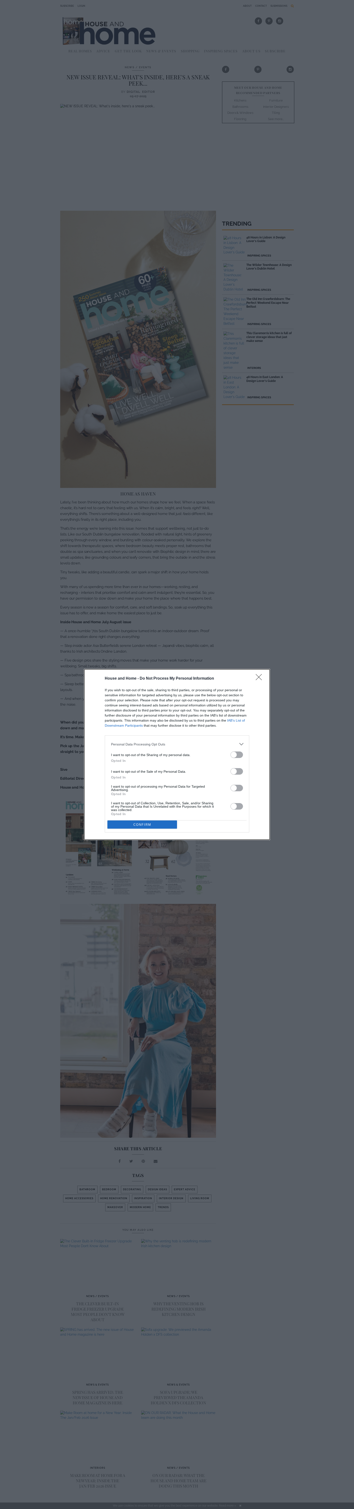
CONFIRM (142, 824)
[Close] (260, 678)
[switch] (236, 754)
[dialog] (177, 754)
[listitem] (177, 744)
